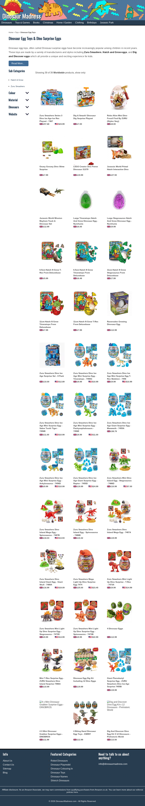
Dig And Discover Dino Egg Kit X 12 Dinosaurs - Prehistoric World (119, 734)
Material (13, 100)
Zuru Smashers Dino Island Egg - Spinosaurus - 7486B (85, 532)
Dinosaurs (6, 22)
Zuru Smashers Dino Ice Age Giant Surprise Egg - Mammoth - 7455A (119, 426)
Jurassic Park (107, 22)
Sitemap (7, 768)
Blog (5, 772)
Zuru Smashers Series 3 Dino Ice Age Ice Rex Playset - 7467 (51, 118)
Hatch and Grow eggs (115, 52)
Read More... (17, 63)
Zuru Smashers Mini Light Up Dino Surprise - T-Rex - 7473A (119, 582)
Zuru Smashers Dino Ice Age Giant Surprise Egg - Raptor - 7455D (85, 481)
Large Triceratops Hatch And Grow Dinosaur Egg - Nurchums (85, 221)
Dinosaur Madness (21, 16)
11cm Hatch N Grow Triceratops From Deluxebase (49, 324)
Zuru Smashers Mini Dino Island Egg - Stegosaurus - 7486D (119, 481)
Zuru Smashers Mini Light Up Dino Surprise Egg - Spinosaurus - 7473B (85, 631)
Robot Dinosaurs (59, 761)
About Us (7, 761)
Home (11, 32)
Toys (17, 32)
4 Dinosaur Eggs (115, 628)
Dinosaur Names (59, 776)
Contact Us (8, 764)
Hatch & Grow (17, 80)
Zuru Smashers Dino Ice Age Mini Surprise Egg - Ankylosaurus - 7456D (51, 481)
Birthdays (92, 22)
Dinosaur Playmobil (61, 764)
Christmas (48, 22)
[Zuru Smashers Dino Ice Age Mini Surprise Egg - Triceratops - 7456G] (85, 355)
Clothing (79, 22)
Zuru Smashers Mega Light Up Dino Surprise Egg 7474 (84, 582)
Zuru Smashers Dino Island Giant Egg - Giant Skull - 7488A (51, 582)
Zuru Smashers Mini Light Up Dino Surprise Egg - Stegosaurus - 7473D (52, 631)
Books (36, 22)
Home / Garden (64, 22)
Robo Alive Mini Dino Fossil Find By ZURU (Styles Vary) (117, 118)
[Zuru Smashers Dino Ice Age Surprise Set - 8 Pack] (52, 355)
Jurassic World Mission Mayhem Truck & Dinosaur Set (51, 221)
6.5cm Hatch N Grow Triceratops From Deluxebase (83, 273)
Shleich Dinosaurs (60, 780)
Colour (12, 93)
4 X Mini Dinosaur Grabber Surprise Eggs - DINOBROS (51, 734)
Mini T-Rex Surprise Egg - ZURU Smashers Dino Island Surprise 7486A (52, 681)
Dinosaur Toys (58, 772)
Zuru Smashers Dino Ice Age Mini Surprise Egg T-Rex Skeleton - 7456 (119, 376)
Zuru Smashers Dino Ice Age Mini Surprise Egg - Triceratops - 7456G (84, 376)
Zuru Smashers (92, 52)
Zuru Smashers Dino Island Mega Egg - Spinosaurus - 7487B (50, 532)
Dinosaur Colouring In (62, 768)
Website (13, 114)
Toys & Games (22, 22)
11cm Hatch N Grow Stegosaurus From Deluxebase (116, 273)
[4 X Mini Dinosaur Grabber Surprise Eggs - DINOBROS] (52, 713)
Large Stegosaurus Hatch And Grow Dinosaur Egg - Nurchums (119, 221)
